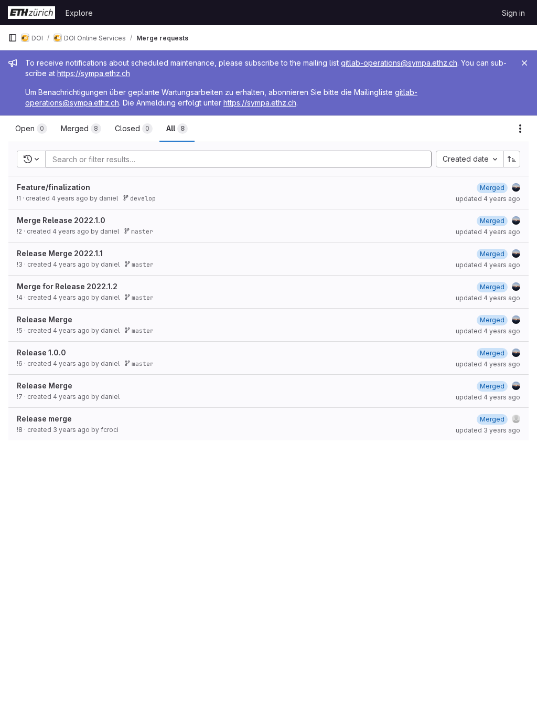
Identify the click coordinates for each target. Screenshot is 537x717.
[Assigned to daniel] (516, 187)
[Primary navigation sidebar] (12, 37)
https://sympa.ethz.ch (93, 73)
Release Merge (44, 319)
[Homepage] (31, 12)
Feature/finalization (53, 187)
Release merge (44, 418)
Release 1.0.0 (41, 352)
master (140, 231)
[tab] (31, 128)
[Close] (524, 63)
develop (141, 198)
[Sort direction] (511, 159)
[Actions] (520, 128)
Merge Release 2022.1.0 (61, 220)
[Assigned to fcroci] (516, 419)
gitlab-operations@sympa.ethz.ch (399, 62)
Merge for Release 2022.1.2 (67, 286)
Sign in (513, 12)
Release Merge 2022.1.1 (60, 253)
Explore (79, 12)
